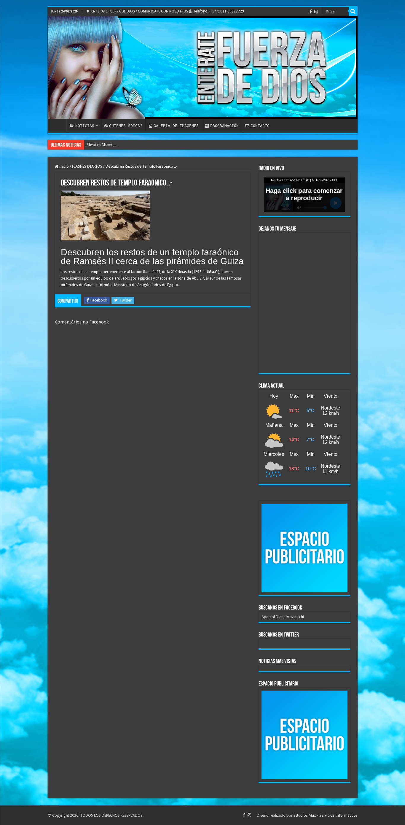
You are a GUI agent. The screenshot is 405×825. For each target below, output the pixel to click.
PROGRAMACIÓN (224, 125)
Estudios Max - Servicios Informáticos (326, 815)
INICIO (58, 125)
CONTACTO (260, 125)
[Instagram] (316, 11)
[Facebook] (310, 11)
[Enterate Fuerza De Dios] (203, 67)
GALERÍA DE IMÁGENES (176, 125)
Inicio (63, 166)
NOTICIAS (84, 125)
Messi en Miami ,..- (102, 144)
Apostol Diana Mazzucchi (283, 617)
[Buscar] (353, 11)
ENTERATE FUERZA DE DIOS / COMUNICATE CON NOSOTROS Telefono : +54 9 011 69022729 (167, 11)
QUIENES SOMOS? (125, 125)
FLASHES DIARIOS (87, 166)
